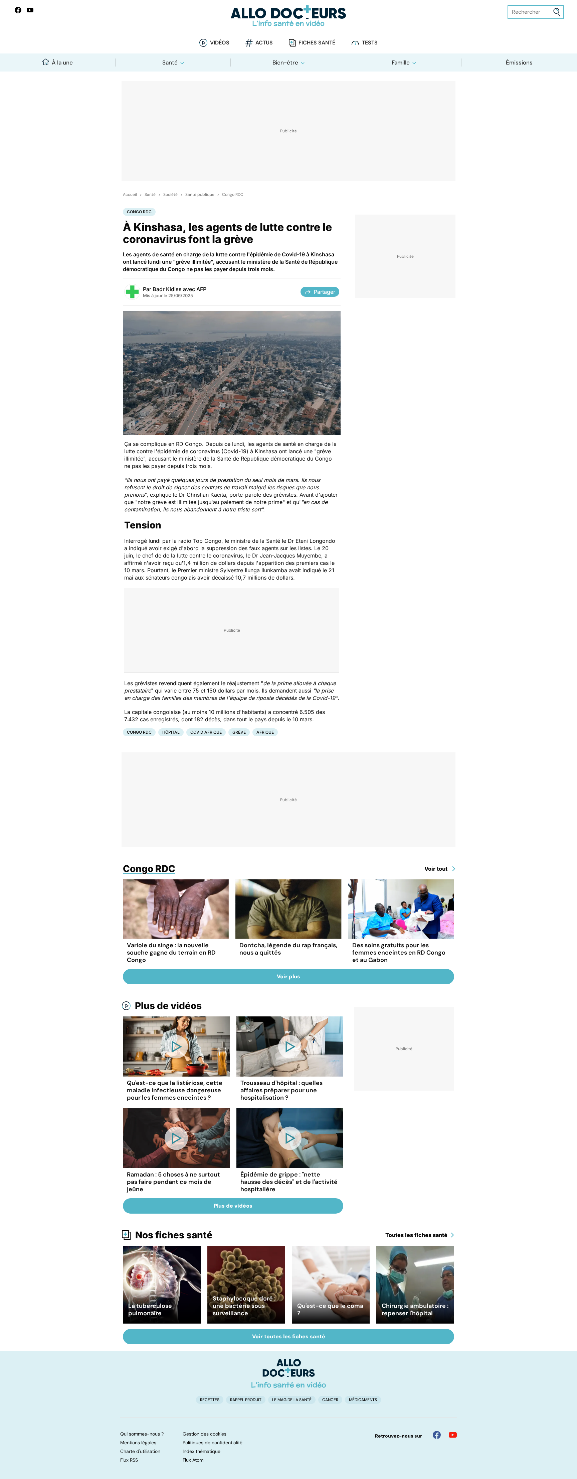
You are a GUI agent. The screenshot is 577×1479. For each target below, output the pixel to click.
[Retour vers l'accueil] (288, 15)
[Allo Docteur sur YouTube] (453, 1435)
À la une (62, 62)
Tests (370, 42)
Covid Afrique (206, 732)
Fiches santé (317, 42)
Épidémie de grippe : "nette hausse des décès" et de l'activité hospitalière (289, 1181)
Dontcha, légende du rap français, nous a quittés (288, 949)
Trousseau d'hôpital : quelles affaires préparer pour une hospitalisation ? (281, 1090)
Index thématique (201, 1451)
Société (170, 194)
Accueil (130, 194)
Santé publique (199, 194)
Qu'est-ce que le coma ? (330, 1309)
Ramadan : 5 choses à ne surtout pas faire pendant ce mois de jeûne (173, 1181)
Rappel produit (245, 1399)
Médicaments (363, 1399)
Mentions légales (138, 1443)
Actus (264, 42)
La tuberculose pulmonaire (150, 1309)
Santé (170, 62)
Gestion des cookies (204, 1434)
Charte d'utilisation (140, 1451)
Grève (239, 732)
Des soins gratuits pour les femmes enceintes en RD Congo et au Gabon (398, 952)
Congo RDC (232, 194)
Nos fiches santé (173, 1235)
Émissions (519, 62)
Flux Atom (193, 1460)
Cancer (330, 1399)
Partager (324, 291)
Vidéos (219, 42)
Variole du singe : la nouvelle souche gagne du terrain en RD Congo (171, 952)
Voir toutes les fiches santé (288, 1336)
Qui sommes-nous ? (142, 1434)
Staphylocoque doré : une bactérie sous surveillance (244, 1306)
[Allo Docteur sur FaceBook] (18, 10)
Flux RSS (129, 1460)
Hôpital (171, 732)
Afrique (265, 732)
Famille (401, 62)
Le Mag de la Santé (292, 1399)
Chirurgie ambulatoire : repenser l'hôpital (415, 1309)
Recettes (209, 1399)
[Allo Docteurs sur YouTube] (30, 10)
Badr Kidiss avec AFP (179, 289)
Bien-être (285, 62)
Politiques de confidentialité (212, 1443)
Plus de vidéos (168, 1005)
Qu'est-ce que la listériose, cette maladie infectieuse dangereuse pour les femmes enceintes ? (174, 1090)
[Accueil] (288, 1373)
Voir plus (288, 976)
